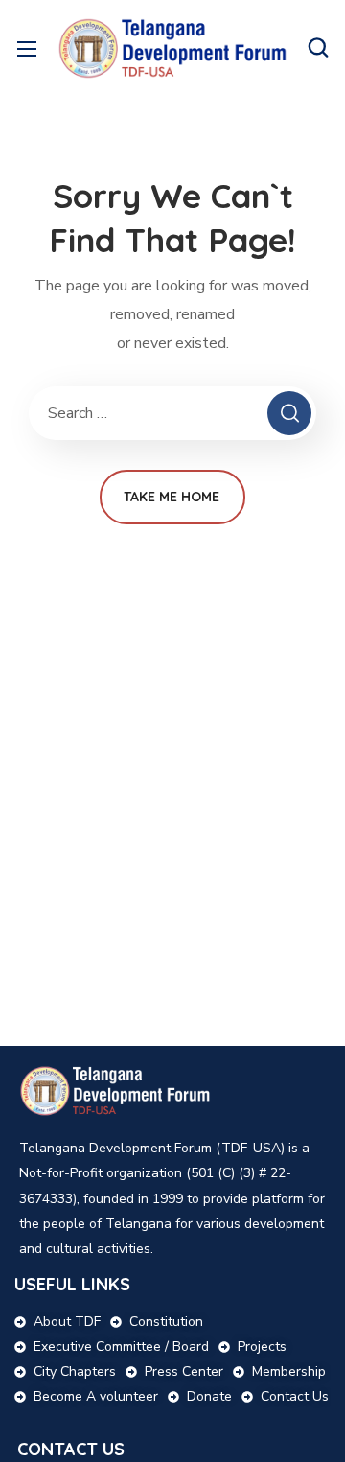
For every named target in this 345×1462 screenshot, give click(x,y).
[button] (318, 48)
